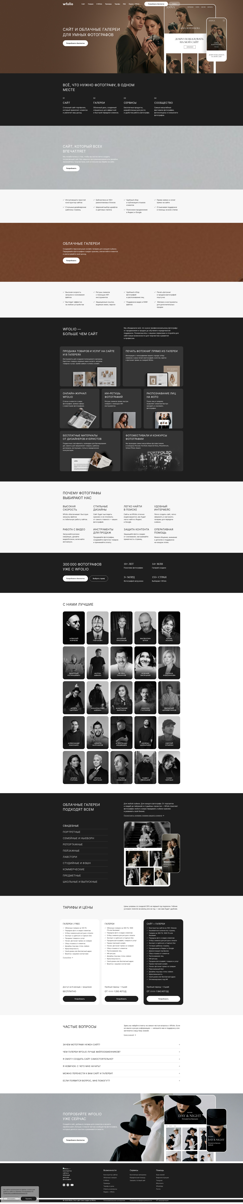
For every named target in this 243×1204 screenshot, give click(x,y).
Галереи (90, 4)
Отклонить (11, 1199)
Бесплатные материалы (138, 1175)
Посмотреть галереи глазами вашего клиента (143, 816)
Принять (28, 1199)
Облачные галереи (110, 1177)
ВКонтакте (159, 1183)
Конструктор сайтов (110, 1175)
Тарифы (117, 4)
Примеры (108, 4)
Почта (158, 1189)
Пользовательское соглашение (114, 1200)
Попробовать (71, 168)
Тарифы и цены (108, 1186)
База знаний (129, 1035)
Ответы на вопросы (110, 1189)
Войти (174, 4)
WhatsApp (159, 1186)
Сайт (83, 4)
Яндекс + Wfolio (134, 4)
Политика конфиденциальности (141, 1200)
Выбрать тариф (99, 578)
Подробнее (67, 957)
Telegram (159, 1180)
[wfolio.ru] (68, 3)
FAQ (124, 4)
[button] (85, 826)
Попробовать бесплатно (156, 4)
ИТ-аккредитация (162, 1200)
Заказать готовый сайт (137, 1180)
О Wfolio (99, 4)
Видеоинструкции (162, 1177)
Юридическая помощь (137, 1177)
